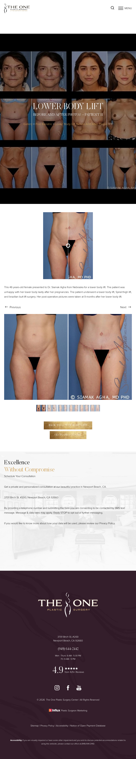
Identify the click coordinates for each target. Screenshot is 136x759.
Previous (15, 307)
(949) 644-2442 (87, 743)
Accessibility (62, 725)
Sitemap (35, 725)
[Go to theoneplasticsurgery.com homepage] (36, 8)
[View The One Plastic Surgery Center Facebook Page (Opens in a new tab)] (68, 689)
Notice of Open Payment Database (87, 725)
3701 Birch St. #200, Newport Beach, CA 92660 (31, 497)
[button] (120, 8)
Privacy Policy (107, 523)
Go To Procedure (68, 435)
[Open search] (112, 8)
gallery (28, 124)
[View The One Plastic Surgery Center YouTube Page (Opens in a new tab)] (79, 689)
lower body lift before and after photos (81, 124)
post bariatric (43, 124)
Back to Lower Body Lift (68, 425)
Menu (128, 8)
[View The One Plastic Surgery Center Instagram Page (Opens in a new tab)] (57, 689)
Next (123, 307)
